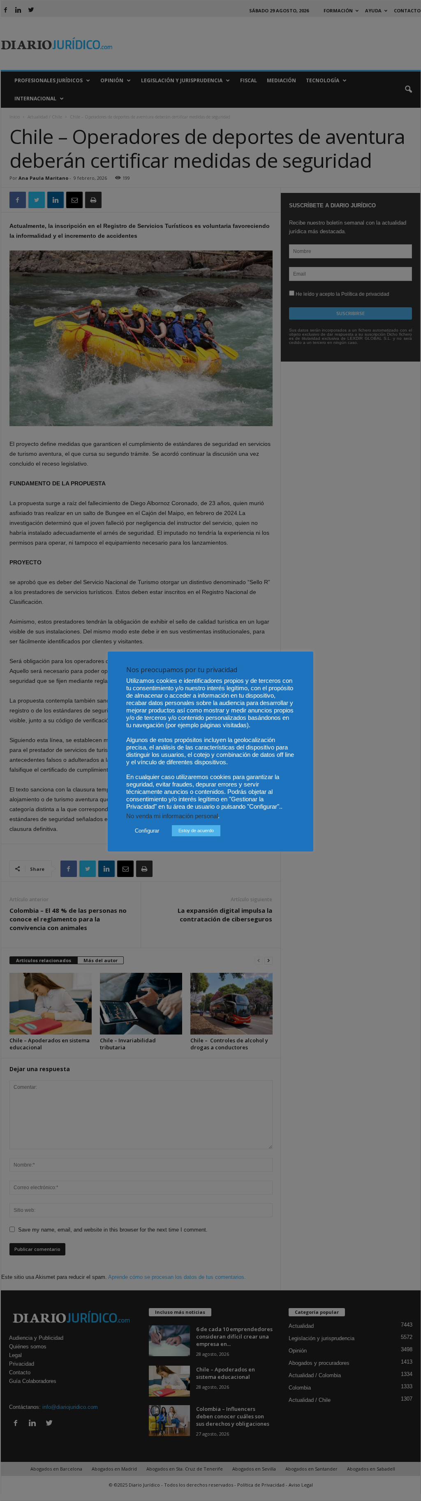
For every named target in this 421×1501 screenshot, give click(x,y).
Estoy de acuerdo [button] (196, 830)
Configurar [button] (147, 831)
